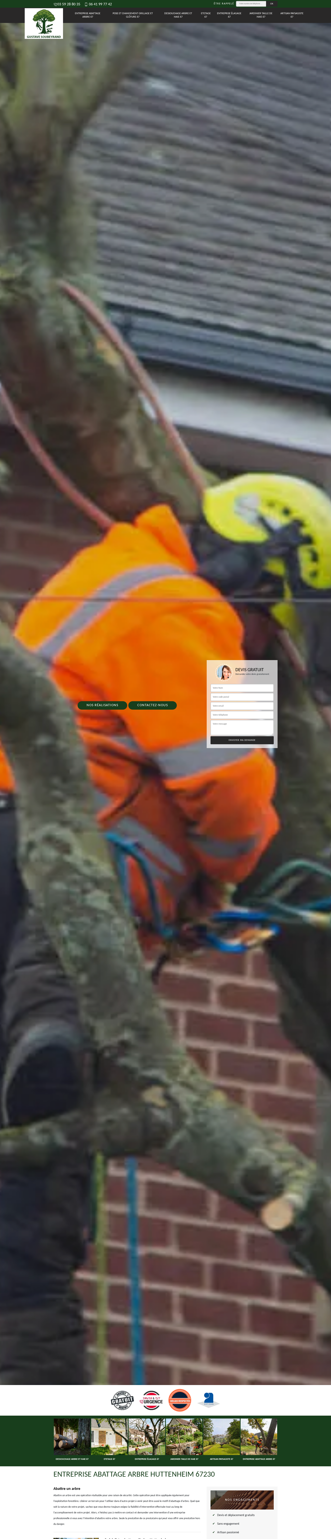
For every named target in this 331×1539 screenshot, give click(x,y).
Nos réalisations (102, 705)
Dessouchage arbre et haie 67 (178, 15)
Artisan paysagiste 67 (291, 15)
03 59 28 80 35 (68, 4)
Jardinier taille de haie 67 (260, 15)
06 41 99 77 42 (100, 4)
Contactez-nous (152, 705)
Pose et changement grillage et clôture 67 (133, 15)
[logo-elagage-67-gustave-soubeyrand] (42, 15)
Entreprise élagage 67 (229, 15)
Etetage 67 (206, 15)
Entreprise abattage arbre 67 (87, 15)
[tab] (165, 769)
